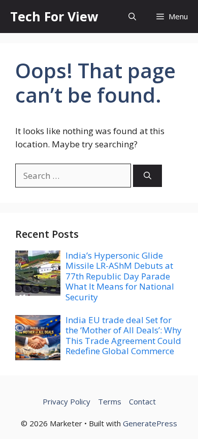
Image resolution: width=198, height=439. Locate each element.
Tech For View (54, 16)
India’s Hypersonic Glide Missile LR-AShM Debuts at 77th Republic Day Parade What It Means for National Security (119, 276)
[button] (132, 16)
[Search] (147, 176)
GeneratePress (150, 423)
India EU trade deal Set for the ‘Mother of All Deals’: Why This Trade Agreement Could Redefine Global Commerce (123, 335)
